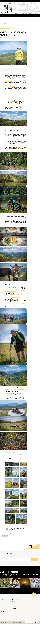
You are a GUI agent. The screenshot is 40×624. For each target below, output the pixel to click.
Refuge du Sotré (23, 221)
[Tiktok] (7, 622)
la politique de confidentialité (13, 562)
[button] (25, 69)
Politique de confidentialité (21, 622)
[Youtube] (5, 622)
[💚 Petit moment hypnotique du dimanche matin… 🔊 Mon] (5, 583)
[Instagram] (3, 622)
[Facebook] (1, 622)
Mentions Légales (15, 622)
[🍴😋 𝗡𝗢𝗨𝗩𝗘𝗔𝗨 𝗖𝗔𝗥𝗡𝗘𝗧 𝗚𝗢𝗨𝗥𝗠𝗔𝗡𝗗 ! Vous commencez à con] (15, 583)
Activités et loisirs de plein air (5, 28)
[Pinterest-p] (9, 622)
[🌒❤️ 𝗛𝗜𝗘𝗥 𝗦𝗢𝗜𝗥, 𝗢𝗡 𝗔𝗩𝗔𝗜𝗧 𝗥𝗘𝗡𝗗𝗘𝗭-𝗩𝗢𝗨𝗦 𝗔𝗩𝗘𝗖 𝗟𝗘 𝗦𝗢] (25, 583)
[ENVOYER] (34, 559)
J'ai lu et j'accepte (10, 562)
